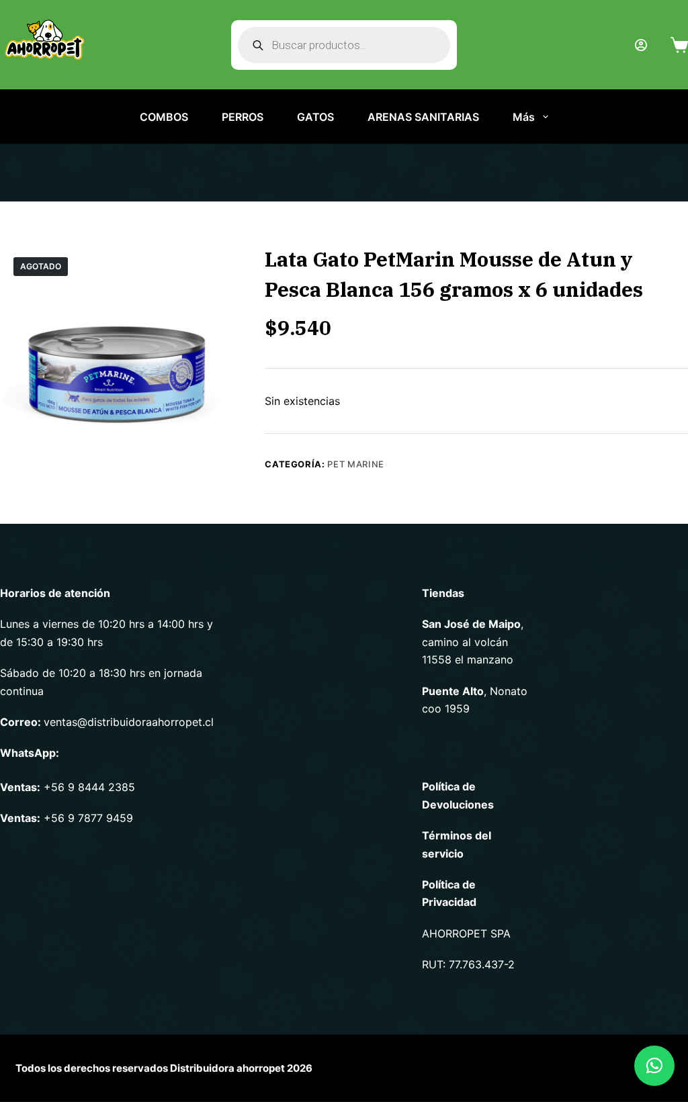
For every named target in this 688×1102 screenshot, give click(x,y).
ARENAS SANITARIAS (423, 117)
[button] (654, 1066)
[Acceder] (641, 45)
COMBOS (164, 117)
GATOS (315, 117)
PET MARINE (355, 464)
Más (524, 117)
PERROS (242, 117)
